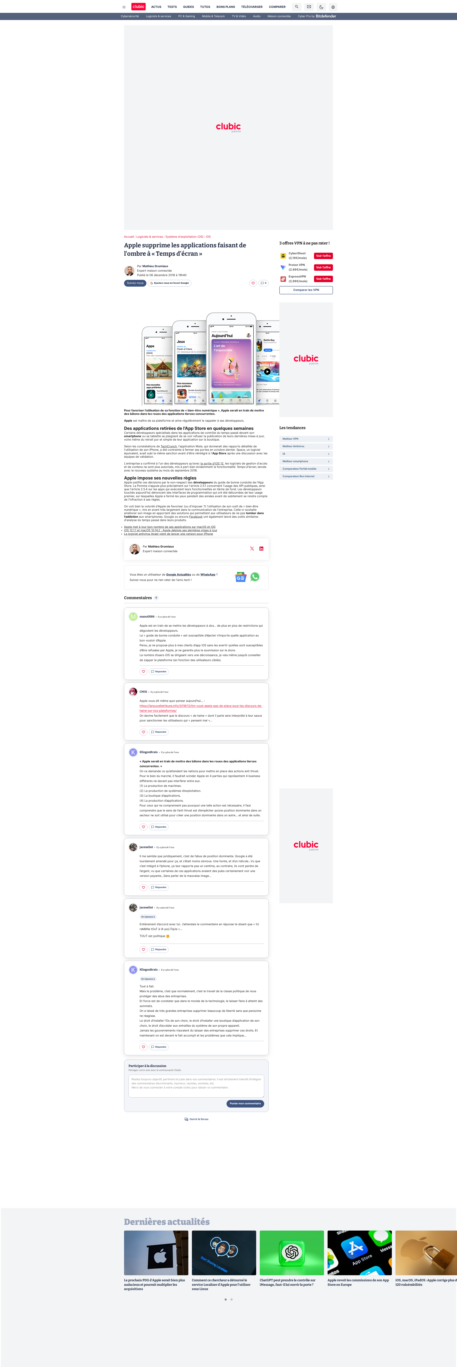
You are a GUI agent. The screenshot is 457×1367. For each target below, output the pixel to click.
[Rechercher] (297, 7)
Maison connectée (279, 16)
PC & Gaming (186, 16)
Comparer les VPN (306, 290)
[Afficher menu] (124, 7)
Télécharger (252, 7)
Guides (188, 7)
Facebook (196, 516)
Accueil (129, 236)
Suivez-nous (135, 283)
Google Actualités (178, 574)
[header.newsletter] (309, 7)
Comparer (277, 7)
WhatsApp (207, 574)
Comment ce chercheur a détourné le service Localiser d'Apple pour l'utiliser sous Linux (221, 1284)
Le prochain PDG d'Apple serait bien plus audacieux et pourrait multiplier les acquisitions (154, 1284)
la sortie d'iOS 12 (212, 463)
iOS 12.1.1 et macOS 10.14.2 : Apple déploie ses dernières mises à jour (170, 530)
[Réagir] (253, 283)
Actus (156, 7)
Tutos (205, 7)
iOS (208, 236)
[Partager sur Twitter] (448, 1348)
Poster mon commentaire (245, 1103)
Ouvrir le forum (199, 1119)
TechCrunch (169, 446)
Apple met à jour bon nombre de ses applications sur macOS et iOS (169, 527)
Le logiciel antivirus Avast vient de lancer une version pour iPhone (168, 534)
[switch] (321, 7)
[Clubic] (138, 7)
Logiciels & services (158, 16)
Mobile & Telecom (213, 16)
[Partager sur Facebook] (448, 1336)
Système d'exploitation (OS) (184, 236)
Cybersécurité (130, 16)
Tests (172, 7)
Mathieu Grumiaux (155, 266)
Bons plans (226, 7)
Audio (256, 16)
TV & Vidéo (239, 16)
